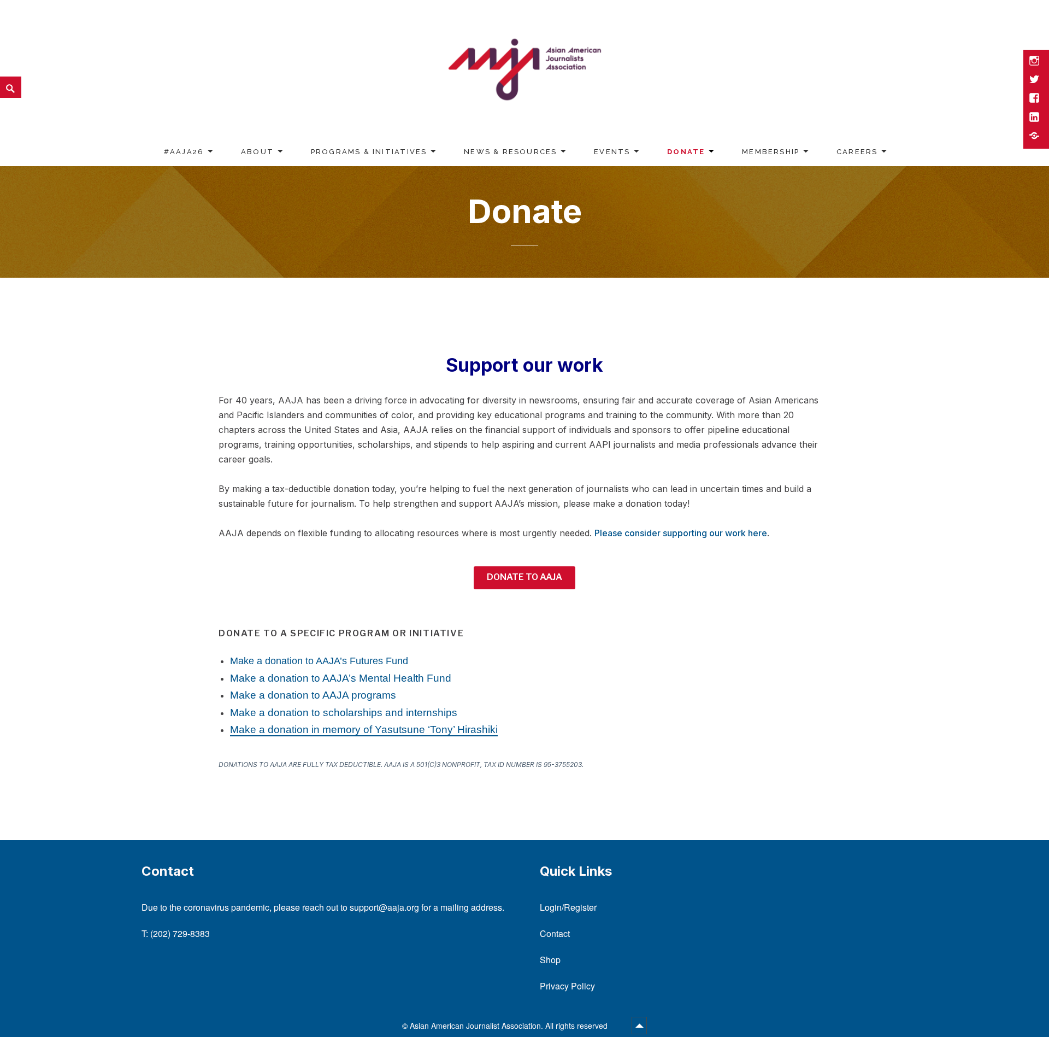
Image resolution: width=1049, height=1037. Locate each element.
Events (612, 152)
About (257, 152)
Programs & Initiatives (369, 152)
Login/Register (568, 907)
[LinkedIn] (1035, 118)
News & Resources (510, 152)
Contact (555, 933)
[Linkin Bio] (1035, 136)
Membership (770, 152)
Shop (550, 959)
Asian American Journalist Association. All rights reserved (510, 1025)
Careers (856, 152)
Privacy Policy (567, 986)
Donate (686, 152)
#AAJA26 (184, 152)
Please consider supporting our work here (680, 533)
